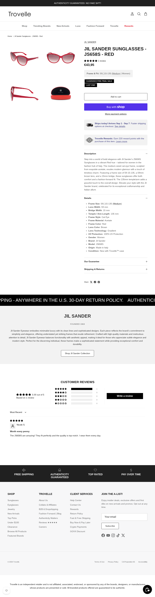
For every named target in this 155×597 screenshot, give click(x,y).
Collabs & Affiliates (47, 505)
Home (10, 36)
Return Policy (76, 513)
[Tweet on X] (91, 282)
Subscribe (110, 526)
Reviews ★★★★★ (48, 522)
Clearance (12, 527)
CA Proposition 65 (128, 562)
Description (90, 153)
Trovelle (114, 26)
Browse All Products (17, 531)
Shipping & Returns (94, 269)
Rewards (128, 26)
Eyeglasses (13, 505)
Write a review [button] (125, 396)
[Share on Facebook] (95, 282)
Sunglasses (13, 500)
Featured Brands (16, 536)
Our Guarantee (91, 261)
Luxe (78, 26)
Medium (116, 73)
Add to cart (116, 97)
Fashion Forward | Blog (50, 513)
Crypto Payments (78, 527)
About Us (43, 500)
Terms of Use (99, 562)
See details (120, 126)
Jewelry (11, 509)
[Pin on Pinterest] (99, 282)
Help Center (76, 500)
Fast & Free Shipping (80, 518)
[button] (91, 61)
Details (87, 198)
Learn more (121, 141)
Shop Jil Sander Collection (77, 353)
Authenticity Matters (48, 518)
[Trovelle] (20, 14)
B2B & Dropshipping (48, 509)
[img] (16, 420)
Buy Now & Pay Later (80, 522)
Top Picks (12, 518)
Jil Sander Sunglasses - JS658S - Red (28, 36)
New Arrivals (63, 26)
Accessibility (142, 562)
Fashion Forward (95, 26)
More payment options (116, 114)
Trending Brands (42, 26)
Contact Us (75, 505)
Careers (43, 527)
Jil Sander (90, 42)
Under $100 (13, 522)
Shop (24, 26)
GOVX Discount (77, 531)
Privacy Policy (113, 562)
